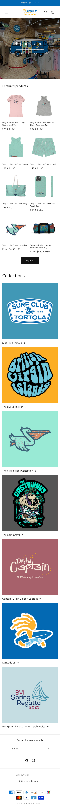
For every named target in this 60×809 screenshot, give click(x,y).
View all (30, 260)
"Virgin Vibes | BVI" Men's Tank (15, 164)
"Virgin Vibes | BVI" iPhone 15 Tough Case (42, 204)
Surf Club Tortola (12, 343)
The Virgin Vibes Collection (17, 470)
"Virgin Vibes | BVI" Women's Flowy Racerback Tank (42, 123)
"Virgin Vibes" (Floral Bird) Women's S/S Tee (13, 123)
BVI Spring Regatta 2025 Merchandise (23, 726)
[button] (6, 12)
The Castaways (11, 534)
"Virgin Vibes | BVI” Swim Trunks (43, 164)
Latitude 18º (9, 662)
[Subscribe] (47, 748)
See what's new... (30, 53)
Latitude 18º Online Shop (33, 803)
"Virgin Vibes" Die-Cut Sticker (14, 245)
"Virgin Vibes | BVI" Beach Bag (14, 203)
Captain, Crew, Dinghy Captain (20, 598)
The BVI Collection (12, 406)
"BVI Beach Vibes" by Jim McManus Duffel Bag (40, 246)
